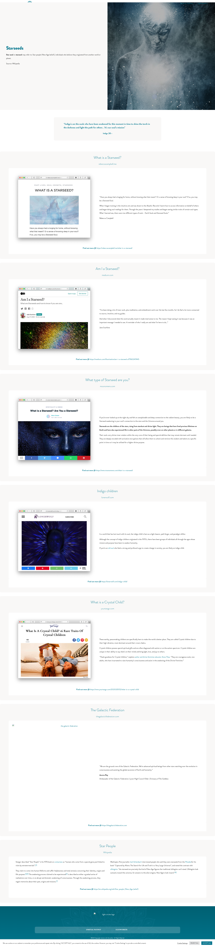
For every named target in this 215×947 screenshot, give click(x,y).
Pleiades (188, 862)
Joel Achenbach (136, 862)
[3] (36, 865)
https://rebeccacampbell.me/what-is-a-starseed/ (114, 248)
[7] (57, 881)
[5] (28, 874)
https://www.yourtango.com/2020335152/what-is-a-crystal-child (114, 689)
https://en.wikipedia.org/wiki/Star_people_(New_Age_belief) (116, 889)
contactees (58, 862)
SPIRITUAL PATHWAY (93, 930)
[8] (175, 872)
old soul (111, 548)
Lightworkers (202, 3)
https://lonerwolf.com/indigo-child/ (114, 581)
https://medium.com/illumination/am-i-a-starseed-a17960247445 (114, 359)
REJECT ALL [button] (194, 943)
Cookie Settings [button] (182, 943)
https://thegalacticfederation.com (114, 825)
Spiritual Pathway (186, 3)
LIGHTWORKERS (121, 930)
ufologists (113, 869)
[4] (26, 874)
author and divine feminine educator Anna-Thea (152, 657)
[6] (67, 874)
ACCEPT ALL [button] (207, 943)
